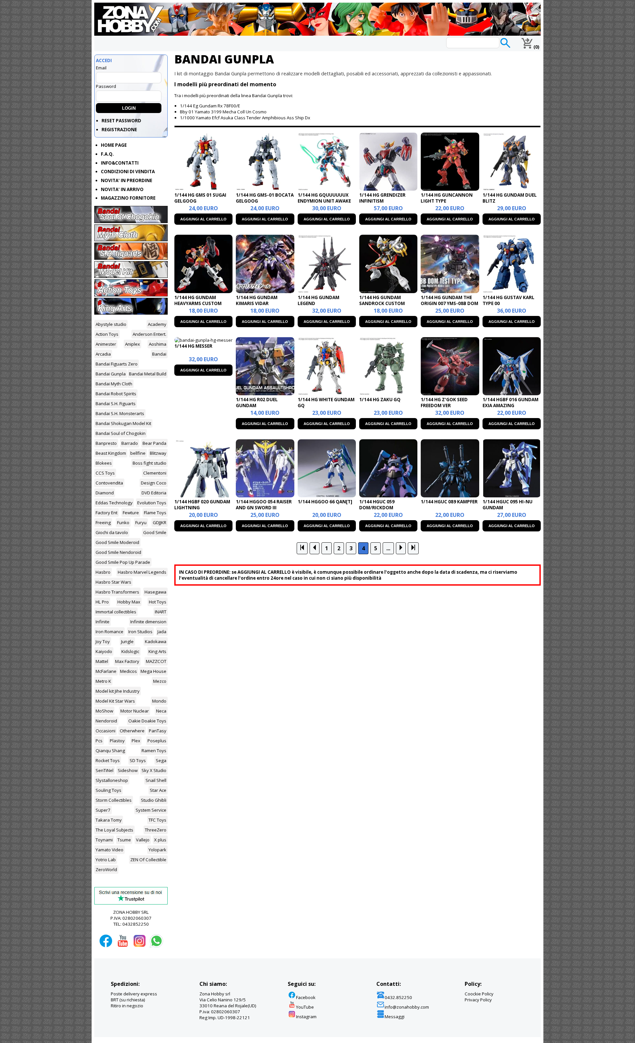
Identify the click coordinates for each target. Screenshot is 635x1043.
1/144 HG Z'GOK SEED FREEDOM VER (444, 402)
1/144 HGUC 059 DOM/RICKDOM (377, 505)
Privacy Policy (478, 1000)
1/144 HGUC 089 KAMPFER (449, 502)
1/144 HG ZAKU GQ (380, 400)
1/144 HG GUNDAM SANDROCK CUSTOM (382, 300)
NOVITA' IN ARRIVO (122, 189)
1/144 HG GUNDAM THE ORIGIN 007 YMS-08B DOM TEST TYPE (449, 303)
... (388, 548)
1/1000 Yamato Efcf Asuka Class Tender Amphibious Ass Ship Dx (245, 118)
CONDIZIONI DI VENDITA (128, 171)
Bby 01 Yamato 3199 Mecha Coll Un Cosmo (223, 112)
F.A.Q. (107, 154)
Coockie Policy (479, 994)
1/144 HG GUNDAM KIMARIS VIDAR (256, 300)
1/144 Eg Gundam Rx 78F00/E (210, 106)
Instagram (306, 1017)
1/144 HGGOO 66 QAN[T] (325, 502)
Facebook (306, 997)
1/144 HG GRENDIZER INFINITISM (382, 198)
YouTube (305, 1007)
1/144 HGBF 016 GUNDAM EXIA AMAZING (510, 402)
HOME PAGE (114, 145)
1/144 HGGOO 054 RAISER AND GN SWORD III (264, 505)
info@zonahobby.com (407, 1007)
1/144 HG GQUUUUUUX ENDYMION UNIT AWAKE (324, 198)
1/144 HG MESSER (193, 346)
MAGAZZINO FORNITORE (128, 198)
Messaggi (394, 1017)
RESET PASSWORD (121, 121)
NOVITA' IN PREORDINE (126, 180)
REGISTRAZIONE (119, 130)
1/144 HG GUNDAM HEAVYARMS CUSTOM (198, 300)
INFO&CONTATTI (120, 163)
